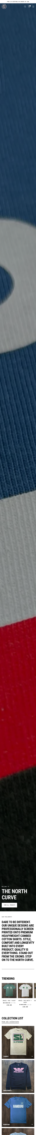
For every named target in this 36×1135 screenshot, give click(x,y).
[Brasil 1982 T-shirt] (9, 990)
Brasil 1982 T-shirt (9, 1000)
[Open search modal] (25, 7)
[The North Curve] (4, 6)
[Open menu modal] (33, 7)
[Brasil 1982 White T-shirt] (25, 990)
